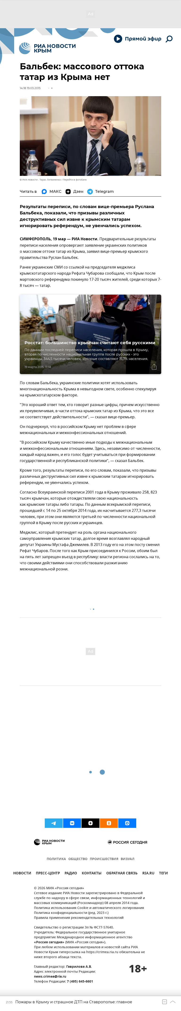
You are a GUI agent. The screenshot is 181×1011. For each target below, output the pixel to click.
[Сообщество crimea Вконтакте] (72, 823)
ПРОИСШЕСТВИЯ (104, 859)
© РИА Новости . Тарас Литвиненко (40, 180)
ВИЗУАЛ (127, 859)
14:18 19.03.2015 (30, 88)
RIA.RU (148, 874)
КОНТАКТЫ (92, 874)
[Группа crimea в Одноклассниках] (109, 823)
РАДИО (71, 874)
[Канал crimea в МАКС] (127, 823)
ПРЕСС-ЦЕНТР (48, 874)
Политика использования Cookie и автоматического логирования (89, 908)
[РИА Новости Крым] (47, 48)
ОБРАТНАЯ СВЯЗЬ (122, 874)
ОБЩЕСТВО (77, 859)
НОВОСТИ (22, 874)
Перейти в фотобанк (75, 180)
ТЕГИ (163, 874)
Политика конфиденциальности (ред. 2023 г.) (71, 913)
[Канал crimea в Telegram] (54, 823)
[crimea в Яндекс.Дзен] (90, 823)
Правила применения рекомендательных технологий (78, 918)
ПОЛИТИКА (56, 859)
